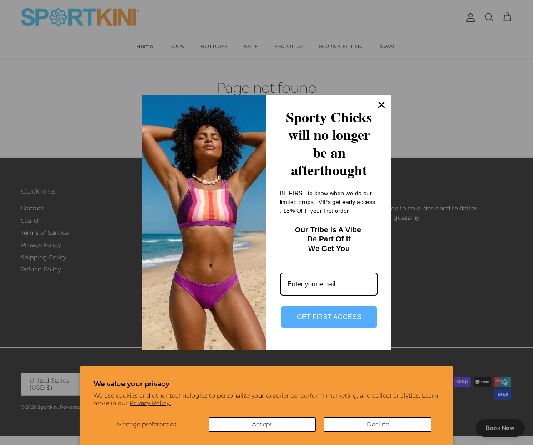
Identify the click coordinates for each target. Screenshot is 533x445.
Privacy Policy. (150, 403)
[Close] (381, 105)
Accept (262, 424)
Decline (378, 424)
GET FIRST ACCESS (329, 317)
